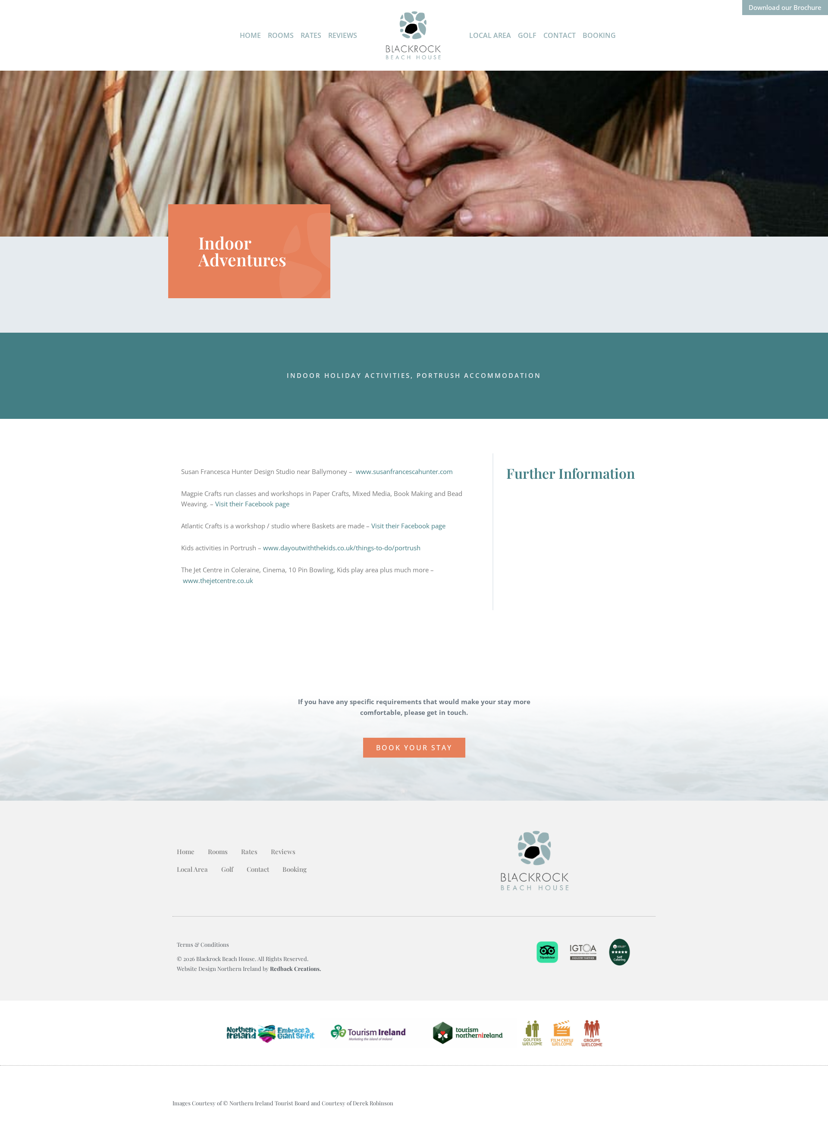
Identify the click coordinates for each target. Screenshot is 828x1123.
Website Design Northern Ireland (220, 968)
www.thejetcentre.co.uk (218, 580)
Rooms (281, 35)
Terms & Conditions (203, 944)
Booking (599, 35)
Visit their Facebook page (252, 503)
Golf (527, 35)
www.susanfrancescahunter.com (404, 471)
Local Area (490, 35)
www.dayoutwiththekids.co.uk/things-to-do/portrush (341, 547)
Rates (311, 35)
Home (250, 35)
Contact (559, 35)
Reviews (342, 35)
